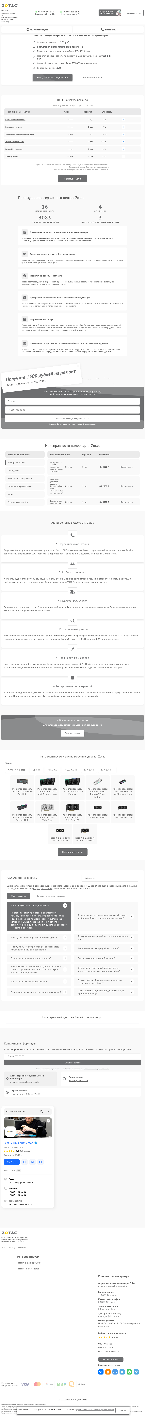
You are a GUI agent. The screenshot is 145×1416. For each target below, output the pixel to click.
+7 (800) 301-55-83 (47, 12)
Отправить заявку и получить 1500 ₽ (72, 418)
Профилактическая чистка (15, 120)
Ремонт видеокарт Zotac (29, 1262)
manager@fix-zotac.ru (109, 1316)
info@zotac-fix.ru (107, 1309)
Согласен (122, 1410)
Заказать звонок (72, 733)
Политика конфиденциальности (72, 1399)
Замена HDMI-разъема (13, 149)
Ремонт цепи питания (13, 127)
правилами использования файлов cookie (95, 1409)
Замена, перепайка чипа (14, 142)
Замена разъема (11, 156)
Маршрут (14, 1162)
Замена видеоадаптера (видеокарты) (19, 134)
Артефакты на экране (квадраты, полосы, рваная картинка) (56, 467)
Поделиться (101, 1372)
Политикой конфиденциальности (96, 1069)
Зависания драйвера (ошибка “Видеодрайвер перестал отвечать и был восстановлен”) (57, 486)
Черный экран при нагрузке (56, 502)
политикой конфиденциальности (84, 424)
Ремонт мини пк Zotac (28, 1268)
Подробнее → (127, 467)
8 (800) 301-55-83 (107, 1301)
